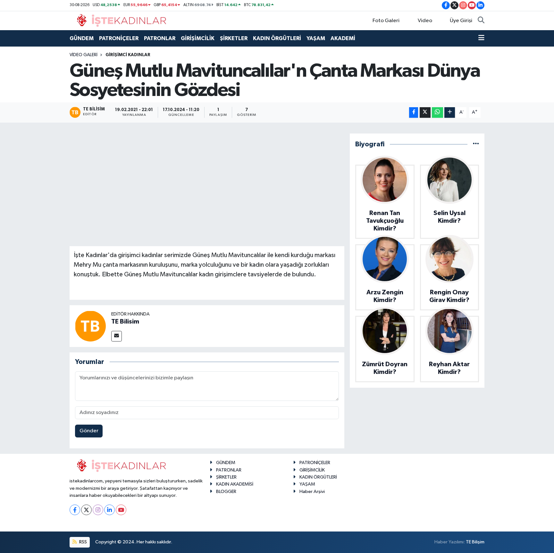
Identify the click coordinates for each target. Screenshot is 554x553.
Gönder (89, 431)
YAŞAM (315, 38)
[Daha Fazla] (449, 112)
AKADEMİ (343, 38)
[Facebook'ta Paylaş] (413, 112)
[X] (86, 510)
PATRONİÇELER (118, 38)
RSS (82, 542)
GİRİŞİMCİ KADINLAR (127, 55)
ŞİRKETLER (234, 38)
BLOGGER (226, 491)
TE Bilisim (125, 321)
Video (425, 20)
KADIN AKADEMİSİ (234, 484)
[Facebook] (75, 510)
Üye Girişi (461, 20)
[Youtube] (121, 510)
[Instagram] (98, 510)
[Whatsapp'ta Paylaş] (437, 112)
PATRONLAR (159, 38)
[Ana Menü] (481, 38)
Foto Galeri (386, 20)
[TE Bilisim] (90, 326)
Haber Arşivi (312, 491)
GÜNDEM (82, 38)
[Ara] (481, 21)
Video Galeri (83, 55)
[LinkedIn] (109, 510)
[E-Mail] (116, 336)
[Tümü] (476, 144)
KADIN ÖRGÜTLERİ (277, 38)
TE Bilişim (475, 542)
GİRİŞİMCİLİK (197, 38)
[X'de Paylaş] (425, 112)
